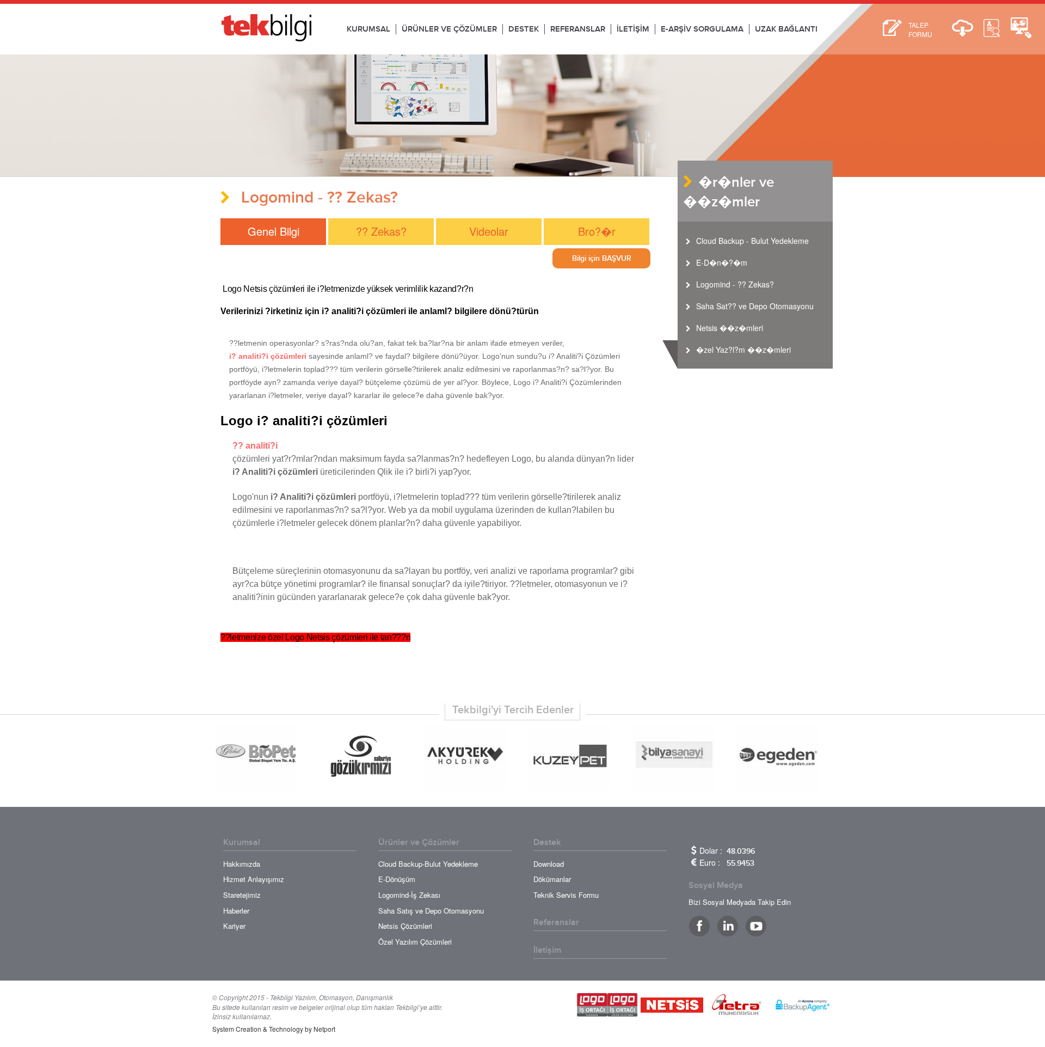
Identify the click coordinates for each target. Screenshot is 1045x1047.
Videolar (488, 231)
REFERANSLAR (577, 29)
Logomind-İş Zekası (409, 895)
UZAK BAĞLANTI (786, 29)
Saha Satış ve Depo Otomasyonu (431, 910)
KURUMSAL (368, 29)
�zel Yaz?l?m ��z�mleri (743, 349)
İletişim (547, 950)
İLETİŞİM (633, 29)
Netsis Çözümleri (405, 926)
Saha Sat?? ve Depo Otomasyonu (755, 306)
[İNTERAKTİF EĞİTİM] (991, 28)
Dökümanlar (552, 879)
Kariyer (234, 926)
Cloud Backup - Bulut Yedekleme (752, 240)
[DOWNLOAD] (962, 28)
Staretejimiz (242, 895)
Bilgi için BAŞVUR (601, 258)
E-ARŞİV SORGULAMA (702, 29)
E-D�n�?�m (721, 262)
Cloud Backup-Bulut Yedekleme (428, 864)
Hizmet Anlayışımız (253, 879)
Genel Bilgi (273, 231)
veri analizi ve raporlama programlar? (546, 570)
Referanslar (556, 922)
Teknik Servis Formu (566, 895)
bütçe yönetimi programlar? (313, 584)
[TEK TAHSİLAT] (1021, 28)
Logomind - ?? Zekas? (735, 284)
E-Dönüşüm (396, 879)
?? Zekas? (381, 231)
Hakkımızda (241, 864)
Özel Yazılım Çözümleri (415, 941)
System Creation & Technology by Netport (273, 1028)
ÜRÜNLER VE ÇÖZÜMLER (449, 29)
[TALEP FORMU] (892, 28)
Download (548, 864)
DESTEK (523, 29)
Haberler (236, 910)
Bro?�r (597, 231)
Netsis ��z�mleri (729, 327)
